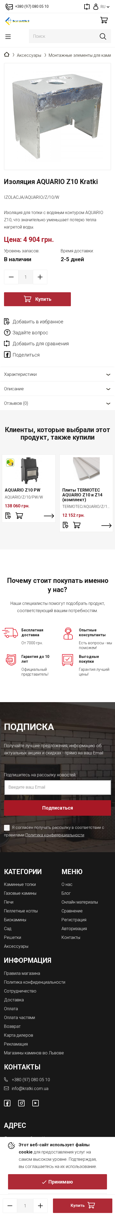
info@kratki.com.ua (30, 1088)
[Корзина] (104, 20)
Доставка (14, 999)
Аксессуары (29, 55)
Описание (14, 388)
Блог (66, 893)
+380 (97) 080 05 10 (31, 1079)
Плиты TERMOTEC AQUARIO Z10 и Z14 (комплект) (82, 495)
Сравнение (72, 910)
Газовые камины (20, 893)
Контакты (71, 937)
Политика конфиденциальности (54, 835)
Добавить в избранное (38, 321)
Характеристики (20, 374)
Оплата (11, 1008)
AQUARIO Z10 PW (22, 490)
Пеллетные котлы (21, 910)
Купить (43, 299)
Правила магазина (22, 973)
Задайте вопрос (30, 332)
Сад (7, 928)
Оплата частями (19, 1017)
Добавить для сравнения (41, 343)
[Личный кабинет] (95, 6)
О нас (67, 884)
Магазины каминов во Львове (34, 1052)
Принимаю (60, 1182)
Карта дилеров (18, 1035)
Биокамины (15, 919)
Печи (8, 902)
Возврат (12, 1026)
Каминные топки (20, 884)
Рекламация (16, 1044)
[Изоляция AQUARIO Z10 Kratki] (57, 116)
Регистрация (74, 919)
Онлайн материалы (80, 902)
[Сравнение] (87, 6)
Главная (6, 54)
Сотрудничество (20, 991)
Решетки (12, 937)
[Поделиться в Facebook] (8, 355)
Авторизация (74, 928)
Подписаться (57, 808)
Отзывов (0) (16, 403)
